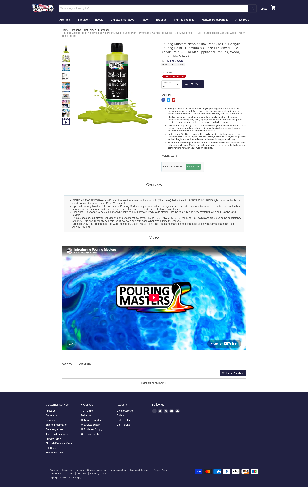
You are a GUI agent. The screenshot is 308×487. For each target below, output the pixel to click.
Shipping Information (56, 424)
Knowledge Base (54, 452)
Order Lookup (124, 420)
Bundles (82, 19)
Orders (120, 415)
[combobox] (153, 8)
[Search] (252, 8)
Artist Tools (242, 19)
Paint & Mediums (184, 19)
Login (264, 8)
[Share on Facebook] (163, 100)
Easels (99, 19)
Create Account (125, 410)
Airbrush (65, 19)
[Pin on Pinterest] (173, 100)
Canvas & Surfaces (123, 19)
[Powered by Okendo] (76, 374)
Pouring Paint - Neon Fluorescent (91, 30)
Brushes (161, 19)
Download (193, 166)
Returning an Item (55, 429)
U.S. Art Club (123, 424)
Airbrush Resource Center (59, 443)
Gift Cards (51, 448)
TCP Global (87, 410)
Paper (145, 19)
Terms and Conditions (57, 434)
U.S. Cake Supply (90, 424)
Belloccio (86, 415)
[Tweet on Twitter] (168, 100)
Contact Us (52, 415)
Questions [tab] (85, 363)
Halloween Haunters (91, 420)
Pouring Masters (174, 60)
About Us (51, 410)
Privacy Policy (53, 438)
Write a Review (233, 373)
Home (65, 30)
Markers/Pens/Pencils (215, 19)
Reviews (50, 420)
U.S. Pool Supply (90, 434)
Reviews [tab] (67, 363)
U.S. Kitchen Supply (91, 429)
